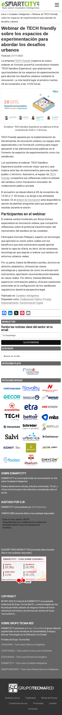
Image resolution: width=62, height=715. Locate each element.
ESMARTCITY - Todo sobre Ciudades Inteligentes (24, 663)
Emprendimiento (9, 303)
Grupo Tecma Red (35, 628)
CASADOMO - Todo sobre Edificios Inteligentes (23, 644)
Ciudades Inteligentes (19, 14)
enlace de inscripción (28, 199)
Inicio (3, 14)
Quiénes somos (12, 698)
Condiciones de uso (18, 703)
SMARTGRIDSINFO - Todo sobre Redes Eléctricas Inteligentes (30, 669)
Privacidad (38, 703)
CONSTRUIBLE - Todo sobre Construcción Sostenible (26, 651)
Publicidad (31, 698)
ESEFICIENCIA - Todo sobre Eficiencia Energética (24, 657)
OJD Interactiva (39, 507)
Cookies (53, 703)
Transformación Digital (31, 303)
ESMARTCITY (20, 5)
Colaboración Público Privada (35, 299)
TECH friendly (22, 60)
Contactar (33, 709)
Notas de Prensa (49, 698)
